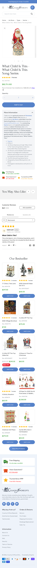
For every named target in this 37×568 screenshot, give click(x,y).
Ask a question (27, 207)
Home (4, 20)
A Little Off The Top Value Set (9, 354)
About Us (5, 532)
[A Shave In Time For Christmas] (26, 343)
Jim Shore (11, 20)
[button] (3, 7)
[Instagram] (8, 504)
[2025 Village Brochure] (10, 307)
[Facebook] (4, 504)
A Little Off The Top (25, 318)
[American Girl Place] (10, 416)
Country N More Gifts (13, 555)
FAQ (3, 538)
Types (18, 20)
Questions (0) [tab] (27, 215)
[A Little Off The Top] (26, 307)
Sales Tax (22, 525)
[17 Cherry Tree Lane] (10, 270)
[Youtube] (17, 504)
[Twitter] (12, 504)
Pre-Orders (23, 516)
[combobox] (17, 14)
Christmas (28, 115)
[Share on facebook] (30, 245)
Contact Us (5, 535)
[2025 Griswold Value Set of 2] (26, 270)
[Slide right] (22, 61)
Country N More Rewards (9, 513)
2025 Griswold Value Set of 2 (26, 284)
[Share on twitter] (34, 245)
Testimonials (6, 519)
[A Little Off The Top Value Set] (10, 343)
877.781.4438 (10, 178)
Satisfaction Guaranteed (9, 516)
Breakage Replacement (27, 522)
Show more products (18, 448)
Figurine (10, 141)
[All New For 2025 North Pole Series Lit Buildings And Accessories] (26, 381)
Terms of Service (7, 544)
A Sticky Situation (8, 394)
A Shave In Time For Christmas (25, 354)
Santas (25, 20)
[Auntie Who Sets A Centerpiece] (26, 416)
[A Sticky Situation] (10, 381)
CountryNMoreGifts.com (11, 123)
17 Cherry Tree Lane (9, 283)
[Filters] (4, 220)
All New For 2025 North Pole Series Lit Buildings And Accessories (27, 392)
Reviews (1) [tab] (10, 215)
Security (4, 541)
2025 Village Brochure (9, 321)
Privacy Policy (6, 547)
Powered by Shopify (28, 555)
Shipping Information (26, 519)
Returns (22, 513)
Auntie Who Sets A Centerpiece (25, 431)
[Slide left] (15, 61)
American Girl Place (8, 430)
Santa (6, 125)
